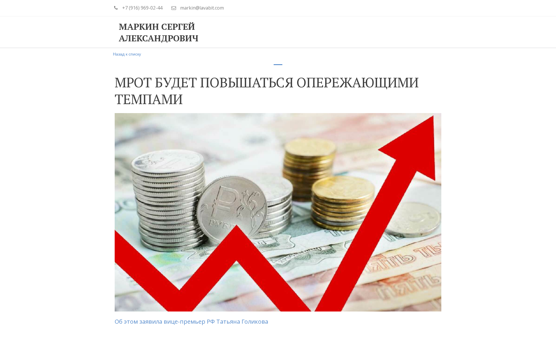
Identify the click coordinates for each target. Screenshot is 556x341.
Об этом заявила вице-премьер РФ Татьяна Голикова (192, 321)
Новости (396, 32)
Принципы (250, 32)
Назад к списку (127, 54)
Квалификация (298, 32)
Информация (352, 32)
